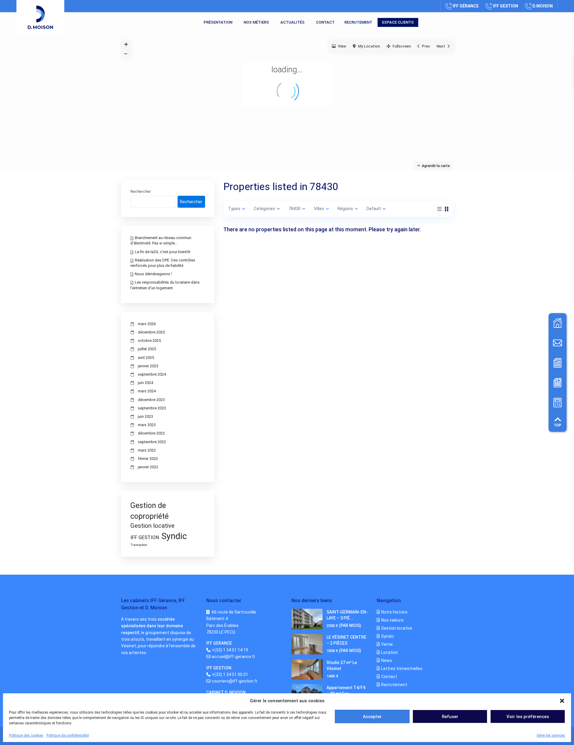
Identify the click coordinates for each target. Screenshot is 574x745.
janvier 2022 (148, 467)
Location (389, 652)
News (386, 660)
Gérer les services (551, 735)
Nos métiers (256, 22)
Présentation (218, 22)
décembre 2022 (151, 433)
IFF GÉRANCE (466, 6)
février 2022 (148, 458)
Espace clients (398, 22)
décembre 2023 (151, 399)
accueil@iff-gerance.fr (233, 656)
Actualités (292, 22)
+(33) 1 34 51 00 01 (230, 674)
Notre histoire (394, 612)
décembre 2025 (151, 332)
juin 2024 (145, 382)
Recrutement (358, 22)
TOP (557, 425)
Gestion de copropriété (149, 510)
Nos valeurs (392, 620)
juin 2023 (145, 416)
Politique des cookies (26, 735)
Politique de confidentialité (67, 735)
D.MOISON (542, 6)
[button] (562, 701)
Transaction (138, 545)
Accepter (372, 716)
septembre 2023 (152, 408)
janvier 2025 (148, 366)
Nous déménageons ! (153, 274)
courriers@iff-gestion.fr (235, 681)
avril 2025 (146, 357)
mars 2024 (147, 391)
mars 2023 (147, 425)
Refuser (450, 716)
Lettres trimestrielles (401, 668)
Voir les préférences (527, 716)
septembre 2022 (152, 442)
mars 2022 (147, 450)
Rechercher (140, 191)
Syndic (174, 536)
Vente (387, 644)
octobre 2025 (149, 340)
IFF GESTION (505, 6)
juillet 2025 (147, 349)
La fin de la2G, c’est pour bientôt (162, 252)
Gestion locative (152, 525)
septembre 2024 (152, 374)
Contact (325, 22)
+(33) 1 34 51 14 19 (230, 650)
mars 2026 (147, 324)
